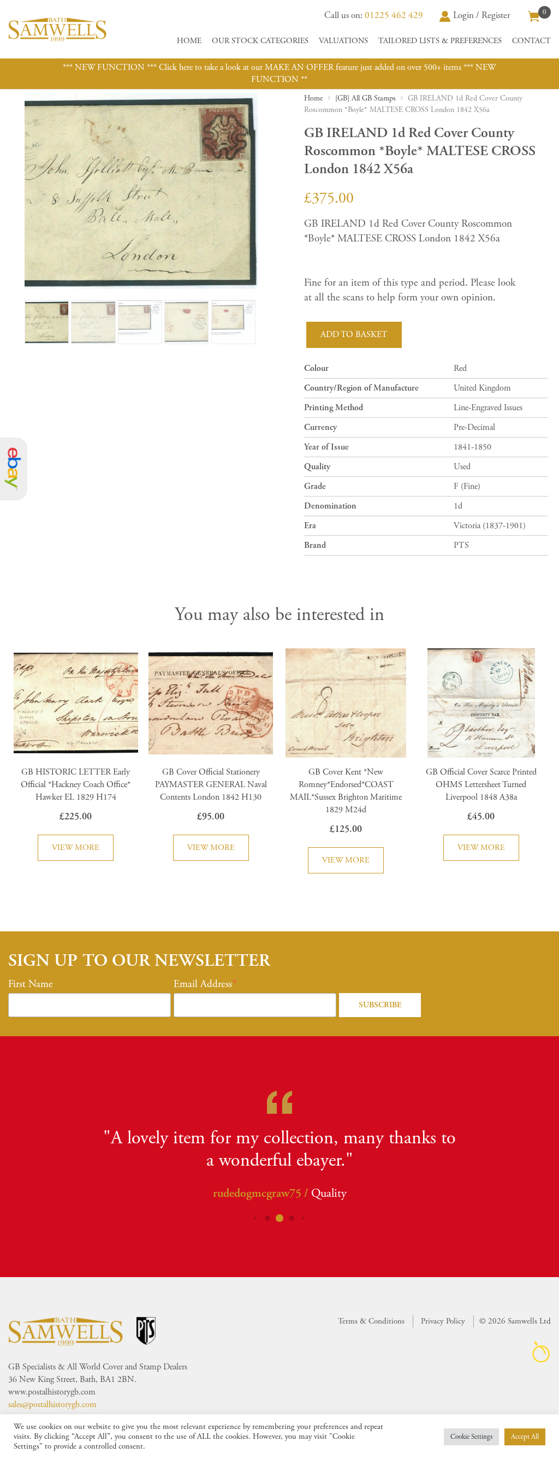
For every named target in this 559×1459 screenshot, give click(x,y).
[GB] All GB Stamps (365, 98)
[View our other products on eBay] (13, 469)
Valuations (343, 41)
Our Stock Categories (260, 41)
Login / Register (481, 15)
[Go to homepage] (57, 29)
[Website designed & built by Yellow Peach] (541, 1351)
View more (75, 847)
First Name (30, 984)
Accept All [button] (525, 1437)
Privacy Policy (443, 1321)
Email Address (203, 984)
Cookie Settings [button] (471, 1437)
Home (189, 41)
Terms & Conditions (371, 1321)
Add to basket (354, 334)
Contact (531, 41)
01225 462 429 (394, 15)
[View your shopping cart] (534, 15)
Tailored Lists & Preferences (440, 41)
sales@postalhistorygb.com (52, 1404)
